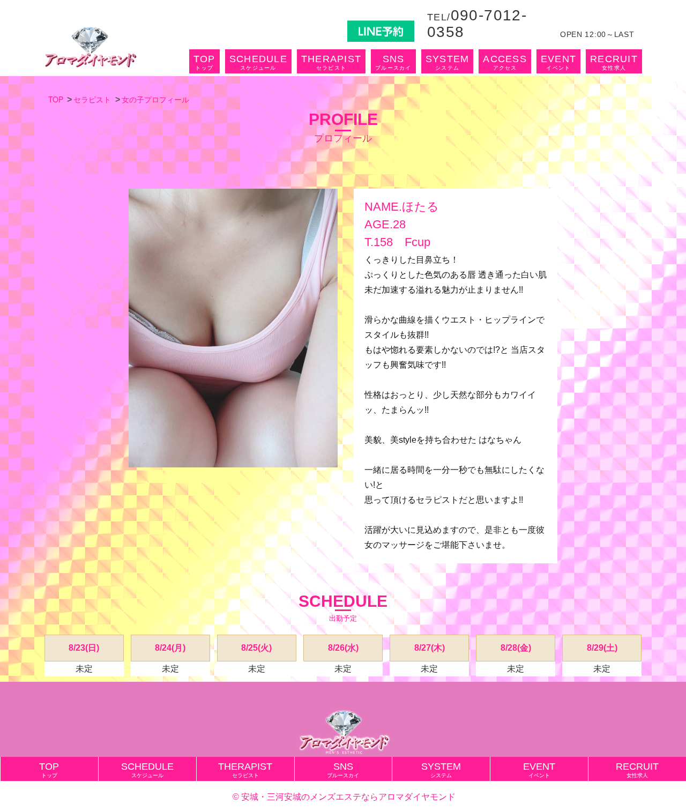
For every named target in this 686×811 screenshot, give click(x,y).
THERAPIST (331, 62)
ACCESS (505, 62)
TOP (204, 62)
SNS (393, 62)
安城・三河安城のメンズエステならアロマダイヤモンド (348, 796)
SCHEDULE (258, 62)
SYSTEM (447, 62)
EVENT (558, 62)
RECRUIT (614, 62)
